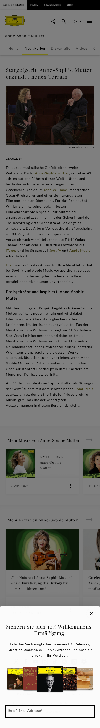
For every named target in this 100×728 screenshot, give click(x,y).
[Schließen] (91, 613)
